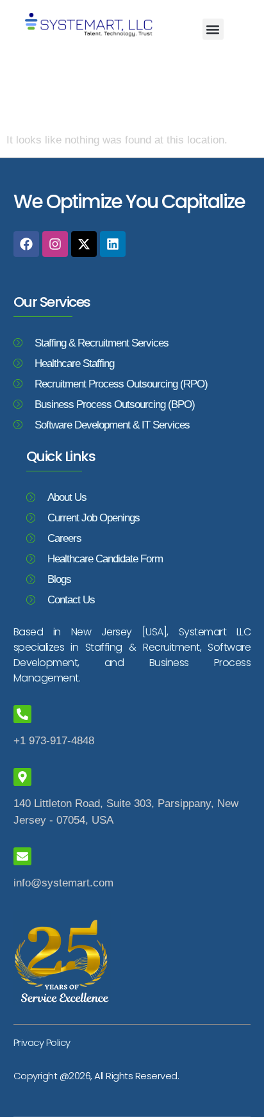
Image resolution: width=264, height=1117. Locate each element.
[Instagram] (55, 244)
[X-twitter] (84, 244)
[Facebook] (26, 244)
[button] (213, 29)
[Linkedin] (113, 244)
